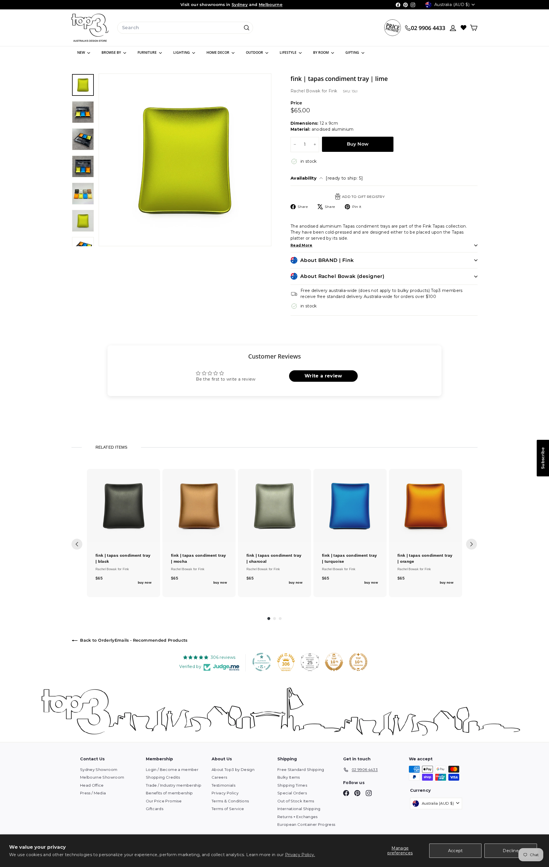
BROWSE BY (112, 52)
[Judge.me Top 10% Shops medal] (334, 662)
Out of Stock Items (295, 801)
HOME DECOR (218, 52)
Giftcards (154, 808)
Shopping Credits (163, 777)
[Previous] (76, 544)
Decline (510, 850)
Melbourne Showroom (102, 777)
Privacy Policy (225, 793)
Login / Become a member (172, 769)
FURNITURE (148, 52)
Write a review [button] (323, 376)
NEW (81, 52)
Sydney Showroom (98, 769)
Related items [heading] (111, 447)
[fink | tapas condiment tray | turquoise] (350, 505)
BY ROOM (321, 52)
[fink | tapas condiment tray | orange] (425, 505)
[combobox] (185, 28)
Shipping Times (292, 785)
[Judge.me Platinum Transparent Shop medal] (261, 662)
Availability (327, 178)
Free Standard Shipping (300, 769)
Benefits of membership (169, 793)
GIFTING (352, 52)
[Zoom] (185, 160)
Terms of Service (228, 808)
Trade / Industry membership (173, 785)
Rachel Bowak (306, 91)
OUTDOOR (255, 52)
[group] (123, 533)
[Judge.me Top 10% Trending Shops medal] (358, 662)
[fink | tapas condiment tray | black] (123, 505)
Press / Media (93, 793)
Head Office (92, 785)
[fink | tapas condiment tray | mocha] (199, 505)
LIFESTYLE (288, 52)
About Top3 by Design (233, 769)
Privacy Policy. (300, 854)
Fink (333, 91)
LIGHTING (182, 52)
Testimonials (223, 785)
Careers (219, 777)
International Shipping (299, 808)
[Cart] (473, 27)
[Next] (471, 544)
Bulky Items (288, 777)
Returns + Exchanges (297, 816)
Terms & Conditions (230, 801)
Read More (302, 245)
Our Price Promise (164, 801)
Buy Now (358, 144)
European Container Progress (306, 824)
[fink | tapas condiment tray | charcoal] (274, 505)
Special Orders (292, 793)
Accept (455, 850)
